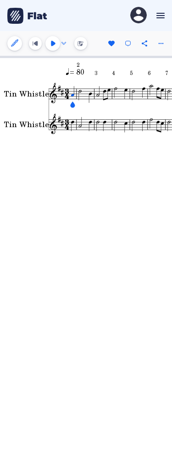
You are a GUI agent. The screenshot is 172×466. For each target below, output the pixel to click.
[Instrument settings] (14, 43)
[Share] (144, 43)
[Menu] (159, 16)
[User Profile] (138, 16)
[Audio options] (63, 43)
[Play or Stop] (52, 43)
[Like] (111, 43)
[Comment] (128, 43)
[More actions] (161, 43)
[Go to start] (35, 43)
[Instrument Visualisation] (80, 43)
